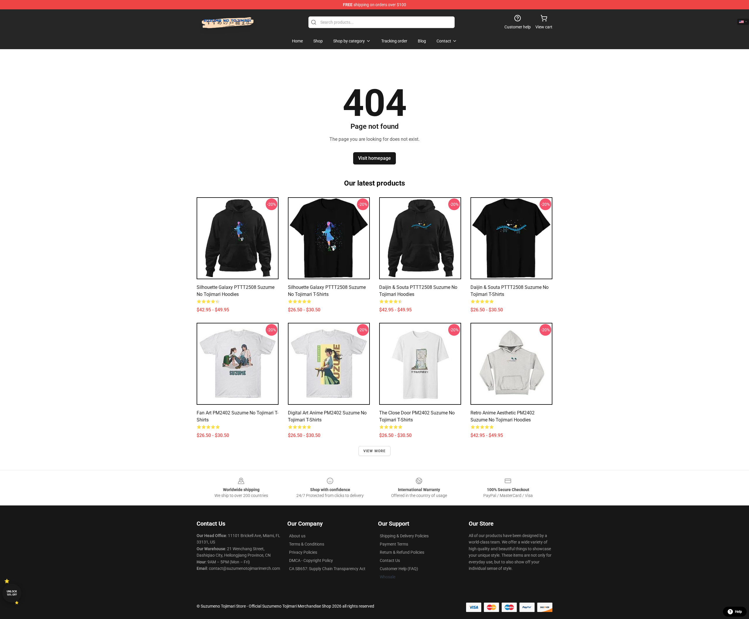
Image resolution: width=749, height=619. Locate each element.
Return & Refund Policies (402, 552)
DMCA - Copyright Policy (311, 560)
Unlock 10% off (12, 593)
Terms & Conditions (306, 544)
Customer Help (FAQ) (399, 568)
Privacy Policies (303, 552)
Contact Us (390, 560)
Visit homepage (374, 158)
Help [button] (738, 612)
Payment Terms (394, 544)
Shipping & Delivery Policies (404, 536)
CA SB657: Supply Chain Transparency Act (327, 568)
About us (297, 536)
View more (374, 451)
